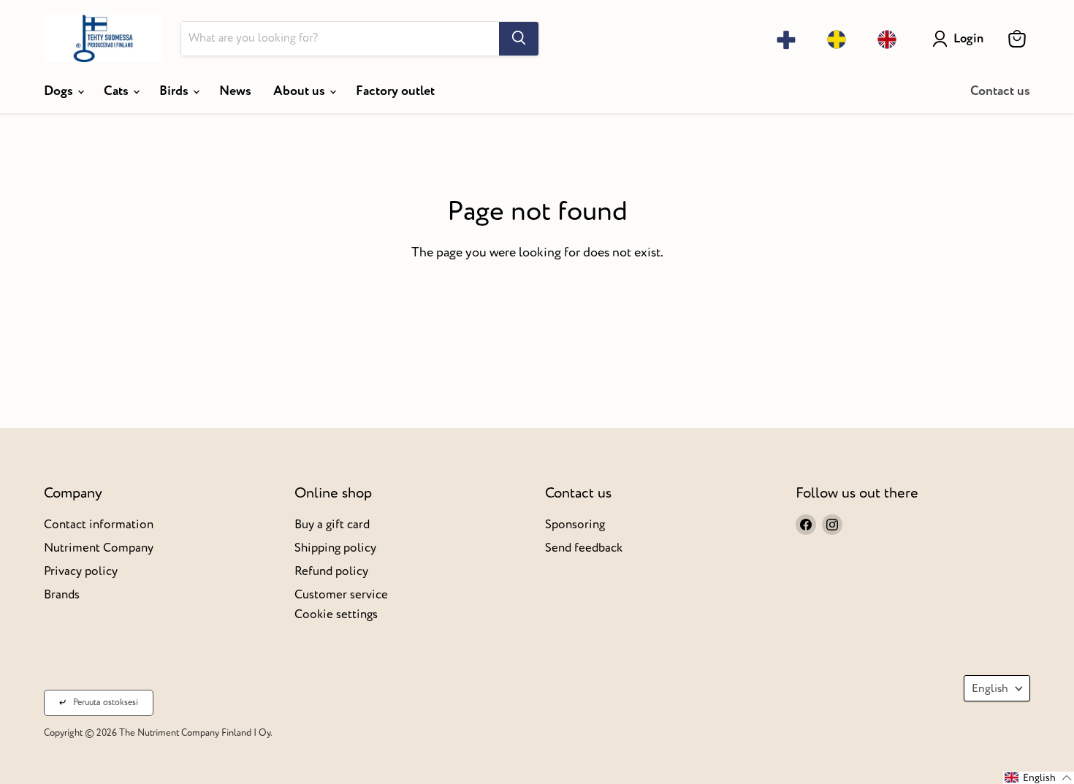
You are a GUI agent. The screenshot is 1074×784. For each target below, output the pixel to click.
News (235, 91)
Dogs (60, 91)
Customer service (341, 594)
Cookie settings (336, 614)
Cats (118, 91)
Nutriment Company (98, 547)
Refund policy (331, 571)
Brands (62, 594)
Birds (175, 91)
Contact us (1000, 91)
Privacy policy (81, 571)
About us (300, 91)
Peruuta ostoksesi (105, 702)
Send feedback (583, 547)
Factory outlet (395, 91)
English (990, 688)
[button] (1038, 778)
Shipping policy (335, 547)
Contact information (98, 524)
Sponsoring (575, 524)
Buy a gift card (332, 524)
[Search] (518, 39)
